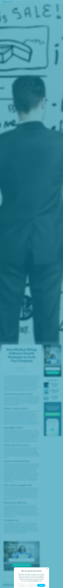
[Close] (47, 568)
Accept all (41, 585)
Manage (22, 585)
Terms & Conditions (33, 581)
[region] (31, 577)
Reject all (32, 585)
